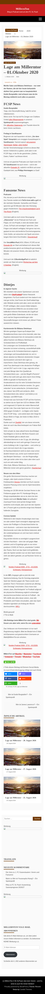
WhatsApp (27, 657)
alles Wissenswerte (16, 120)
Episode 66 (8, 245)
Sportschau (36, 468)
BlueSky (18, 654)
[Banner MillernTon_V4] (22, 179)
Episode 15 (15, 167)
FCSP (14, 686)
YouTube (36, 657)
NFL (17, 606)
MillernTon (22, 8)
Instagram (9, 657)
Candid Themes (26, 989)
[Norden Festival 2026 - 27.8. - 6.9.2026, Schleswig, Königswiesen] (22, 570)
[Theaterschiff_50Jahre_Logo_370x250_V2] (22, 829)
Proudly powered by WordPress (16, 987)
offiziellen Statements (15, 125)
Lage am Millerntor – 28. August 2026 (20, 740)
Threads (18, 657)
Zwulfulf (18, 422)
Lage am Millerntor (9, 62)
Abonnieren (10, 954)
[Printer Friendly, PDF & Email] (9, 663)
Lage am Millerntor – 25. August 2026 (20, 798)
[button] (10, 674)
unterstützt (36, 623)
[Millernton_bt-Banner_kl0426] (22, 897)
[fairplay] (22, 273)
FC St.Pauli (9, 686)
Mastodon (28, 654)
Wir (37, 620)
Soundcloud (32, 237)
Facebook (37, 654)
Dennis (17, 482)
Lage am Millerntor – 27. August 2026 (20, 769)
